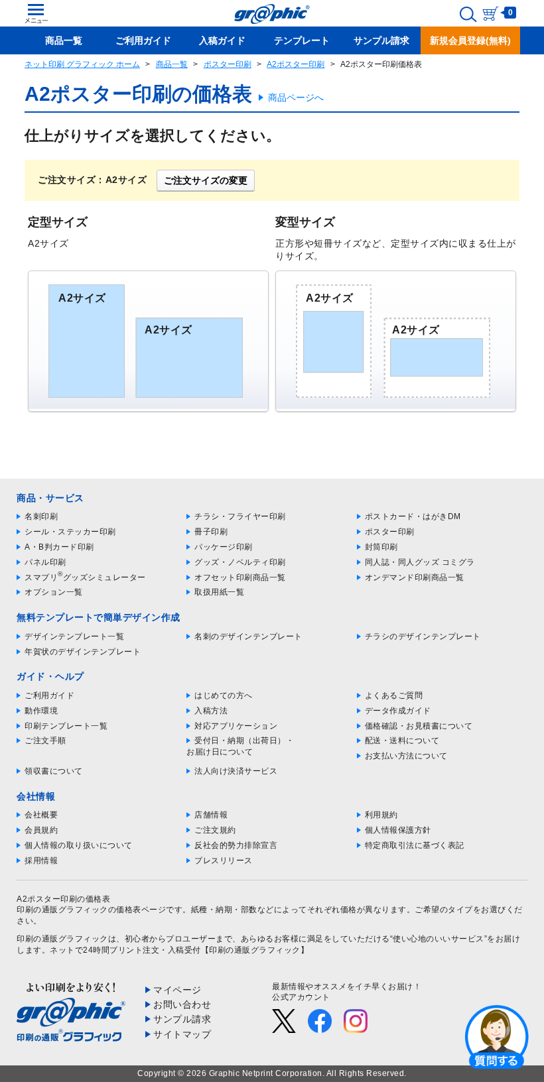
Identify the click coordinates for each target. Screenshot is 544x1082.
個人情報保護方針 (398, 830)
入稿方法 (211, 710)
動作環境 (41, 710)
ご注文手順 (45, 740)
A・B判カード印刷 (59, 547)
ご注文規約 (215, 830)
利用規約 (381, 814)
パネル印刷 (45, 562)
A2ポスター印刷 (295, 64)
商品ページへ (296, 97)
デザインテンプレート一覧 (74, 636)
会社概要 (41, 814)
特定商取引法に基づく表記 (414, 845)
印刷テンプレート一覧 (66, 726)
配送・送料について (402, 740)
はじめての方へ (223, 695)
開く (497, 1036)
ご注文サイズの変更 (205, 180)
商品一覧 (172, 64)
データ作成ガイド (398, 710)
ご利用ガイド (49, 695)
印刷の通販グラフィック (62, 938)
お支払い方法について (406, 755)
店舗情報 (211, 814)
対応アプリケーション (235, 726)
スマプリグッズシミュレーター (85, 577)
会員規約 (41, 830)
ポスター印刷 (227, 64)
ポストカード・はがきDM (413, 516)
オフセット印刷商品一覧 (240, 577)
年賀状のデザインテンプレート (83, 651)
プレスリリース (223, 860)
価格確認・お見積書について (419, 726)
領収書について (54, 771)
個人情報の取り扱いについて (79, 845)
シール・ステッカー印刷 (70, 531)
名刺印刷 (41, 516)
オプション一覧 (54, 592)
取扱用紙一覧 (219, 592)
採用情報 (41, 860)
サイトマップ (182, 1034)
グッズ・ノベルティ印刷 (240, 562)
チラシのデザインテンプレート (423, 636)
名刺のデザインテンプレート (248, 636)
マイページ (177, 990)
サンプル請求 (182, 1019)
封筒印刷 (381, 547)
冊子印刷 (211, 531)
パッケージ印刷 (223, 547)
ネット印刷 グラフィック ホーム (82, 64)
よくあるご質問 (394, 695)
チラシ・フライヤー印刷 (240, 516)
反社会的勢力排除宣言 (235, 845)
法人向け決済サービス (235, 771)
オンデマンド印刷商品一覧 (414, 577)
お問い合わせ (182, 1004)
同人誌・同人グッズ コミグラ (420, 562)
